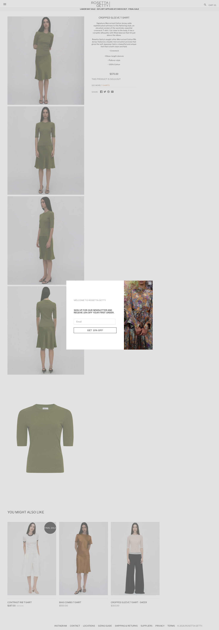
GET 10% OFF (95, 330)
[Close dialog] (150, 283)
